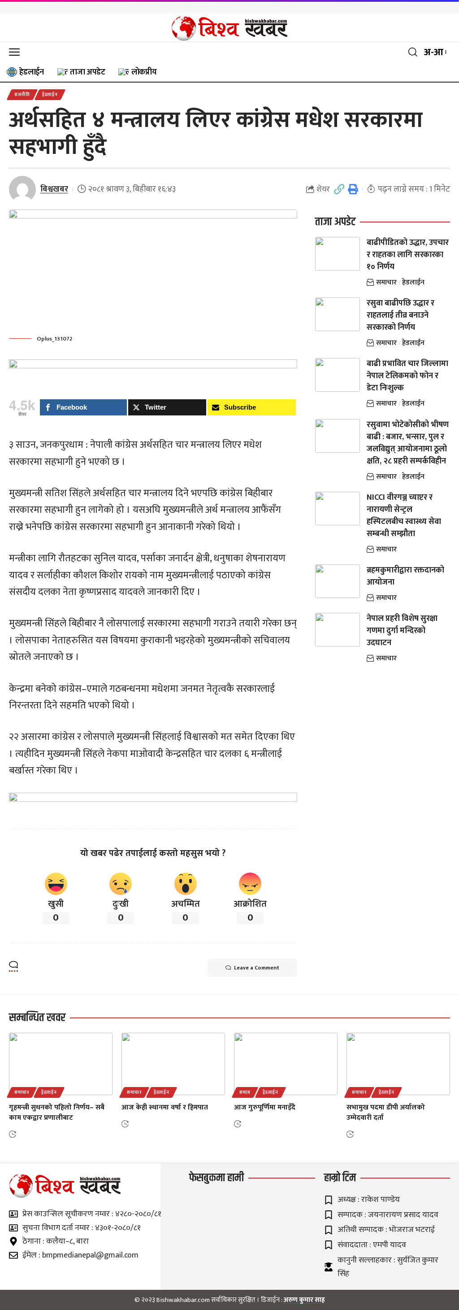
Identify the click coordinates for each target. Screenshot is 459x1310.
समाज (245, 1092)
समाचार (386, 282)
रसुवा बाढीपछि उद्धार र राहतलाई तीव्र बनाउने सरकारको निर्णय (400, 315)
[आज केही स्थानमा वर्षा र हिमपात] (173, 1064)
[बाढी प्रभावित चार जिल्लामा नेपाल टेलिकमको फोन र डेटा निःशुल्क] (337, 375)
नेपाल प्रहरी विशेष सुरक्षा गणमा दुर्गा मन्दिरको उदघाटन (402, 631)
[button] (16, 52)
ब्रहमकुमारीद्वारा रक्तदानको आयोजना (405, 576)
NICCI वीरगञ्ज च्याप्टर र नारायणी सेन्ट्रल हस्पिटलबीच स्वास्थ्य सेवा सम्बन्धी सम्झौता (404, 516)
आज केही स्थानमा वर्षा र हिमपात (164, 1107)
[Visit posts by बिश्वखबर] (22, 189)
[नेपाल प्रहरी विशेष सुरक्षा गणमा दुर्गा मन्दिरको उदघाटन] (337, 629)
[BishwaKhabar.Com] (229, 27)
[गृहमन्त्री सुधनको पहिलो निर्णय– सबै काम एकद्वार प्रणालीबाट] (61, 1064)
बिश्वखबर (54, 189)
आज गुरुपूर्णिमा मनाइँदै (264, 1107)
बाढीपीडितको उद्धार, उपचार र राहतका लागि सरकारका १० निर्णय (408, 255)
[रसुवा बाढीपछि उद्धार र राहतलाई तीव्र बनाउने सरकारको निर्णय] (337, 314)
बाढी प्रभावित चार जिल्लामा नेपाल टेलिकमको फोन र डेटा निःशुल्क (407, 376)
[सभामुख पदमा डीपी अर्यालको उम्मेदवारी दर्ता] (398, 1064)
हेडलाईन (50, 94)
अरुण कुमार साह (304, 1300)
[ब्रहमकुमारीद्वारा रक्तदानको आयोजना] (337, 581)
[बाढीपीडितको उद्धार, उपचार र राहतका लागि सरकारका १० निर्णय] (337, 254)
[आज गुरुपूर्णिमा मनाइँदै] (286, 1064)
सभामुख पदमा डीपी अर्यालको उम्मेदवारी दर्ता (385, 1112)
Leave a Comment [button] (256, 967)
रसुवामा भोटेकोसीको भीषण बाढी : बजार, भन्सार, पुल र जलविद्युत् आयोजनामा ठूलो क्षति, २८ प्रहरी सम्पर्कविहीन (408, 443)
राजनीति (22, 94)
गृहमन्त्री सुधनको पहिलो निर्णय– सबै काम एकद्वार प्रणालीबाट (56, 1112)
